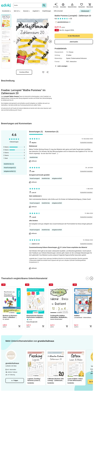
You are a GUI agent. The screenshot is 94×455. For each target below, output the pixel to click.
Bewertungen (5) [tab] (36, 131)
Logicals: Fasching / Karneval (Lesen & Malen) (34, 379)
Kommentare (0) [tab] (51, 131)
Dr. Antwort (6, 319)
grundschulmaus (63, 22)
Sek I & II (16, 11)
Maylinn (34, 142)
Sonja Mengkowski (32, 322)
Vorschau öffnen (24, 72)
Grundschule (5, 11)
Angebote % (36, 11)
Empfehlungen (46, 11)
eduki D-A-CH (35, 244)
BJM (33, 171)
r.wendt (34, 217)
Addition (77, 316)
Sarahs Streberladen (56, 319)
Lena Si (34, 192)
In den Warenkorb (74, 36)
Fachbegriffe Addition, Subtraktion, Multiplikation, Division (59, 316)
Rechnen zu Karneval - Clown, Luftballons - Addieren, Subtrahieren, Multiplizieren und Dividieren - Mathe (11, 316)
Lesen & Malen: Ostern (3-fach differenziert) (75, 379)
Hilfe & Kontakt (58, 11)
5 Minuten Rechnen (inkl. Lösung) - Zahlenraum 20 (56, 379)
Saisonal (25, 11)
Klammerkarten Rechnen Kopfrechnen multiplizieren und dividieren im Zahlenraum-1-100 (35, 316)
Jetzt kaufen (74, 42)
